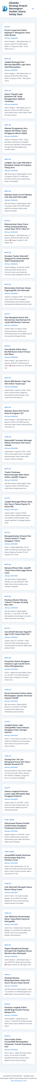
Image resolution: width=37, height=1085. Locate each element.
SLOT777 (7, 27)
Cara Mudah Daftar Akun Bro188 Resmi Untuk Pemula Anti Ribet (17, 351)
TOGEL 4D (8, 437)
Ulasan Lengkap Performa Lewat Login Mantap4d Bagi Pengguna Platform (17, 793)
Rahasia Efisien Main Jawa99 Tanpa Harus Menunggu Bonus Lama (18, 570)
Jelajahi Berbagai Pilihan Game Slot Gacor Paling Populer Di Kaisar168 (18, 504)
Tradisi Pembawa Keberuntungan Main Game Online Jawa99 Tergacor (17, 474)
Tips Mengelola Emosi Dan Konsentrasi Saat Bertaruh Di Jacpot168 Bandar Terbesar (18, 319)
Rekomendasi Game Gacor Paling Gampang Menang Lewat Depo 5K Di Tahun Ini (17, 226)
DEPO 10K (8, 58)
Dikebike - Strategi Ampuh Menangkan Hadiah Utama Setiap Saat (18, 8)
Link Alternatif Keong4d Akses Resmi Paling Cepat (18, 888)
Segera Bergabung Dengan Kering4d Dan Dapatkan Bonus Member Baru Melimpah (18, 950)
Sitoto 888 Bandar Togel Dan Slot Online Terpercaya (18, 382)
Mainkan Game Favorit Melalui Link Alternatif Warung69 (18, 196)
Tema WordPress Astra (19, 1081)
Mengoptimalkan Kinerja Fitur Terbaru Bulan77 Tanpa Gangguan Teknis (18, 538)
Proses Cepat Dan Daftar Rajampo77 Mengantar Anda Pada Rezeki (17, 32)
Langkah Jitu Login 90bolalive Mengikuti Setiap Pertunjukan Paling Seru (18, 165)
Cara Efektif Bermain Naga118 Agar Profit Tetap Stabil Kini (18, 633)
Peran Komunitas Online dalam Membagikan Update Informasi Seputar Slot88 (18, 695)
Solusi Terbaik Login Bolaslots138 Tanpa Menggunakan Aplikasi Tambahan (15, 97)
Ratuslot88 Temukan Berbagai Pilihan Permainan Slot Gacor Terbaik (18, 442)
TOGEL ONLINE (9, 819)
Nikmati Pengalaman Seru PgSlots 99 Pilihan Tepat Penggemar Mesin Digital (16, 130)
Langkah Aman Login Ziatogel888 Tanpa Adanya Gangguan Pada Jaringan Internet (17, 728)
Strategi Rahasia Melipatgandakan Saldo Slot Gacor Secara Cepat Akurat (17, 980)
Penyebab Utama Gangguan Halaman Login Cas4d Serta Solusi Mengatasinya (17, 663)
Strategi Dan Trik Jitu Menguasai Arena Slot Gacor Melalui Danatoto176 (17, 761)
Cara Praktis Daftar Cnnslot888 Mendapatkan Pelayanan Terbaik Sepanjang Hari (18, 1043)
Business (7, 220)
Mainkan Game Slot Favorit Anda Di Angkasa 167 (17, 412)
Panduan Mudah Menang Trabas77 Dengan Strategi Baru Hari (16, 602)
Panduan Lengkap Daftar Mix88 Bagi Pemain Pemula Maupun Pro (17, 1009)
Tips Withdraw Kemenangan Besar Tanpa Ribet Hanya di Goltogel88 (17, 918)
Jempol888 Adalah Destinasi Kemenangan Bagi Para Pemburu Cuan (18, 857)
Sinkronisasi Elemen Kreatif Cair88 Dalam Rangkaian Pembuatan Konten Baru (17, 825)
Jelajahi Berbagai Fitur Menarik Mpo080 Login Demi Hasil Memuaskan (18, 64)
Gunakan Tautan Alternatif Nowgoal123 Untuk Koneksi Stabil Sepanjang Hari (17, 258)
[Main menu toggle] (33, 9)
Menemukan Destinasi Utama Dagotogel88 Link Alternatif (18, 289)
